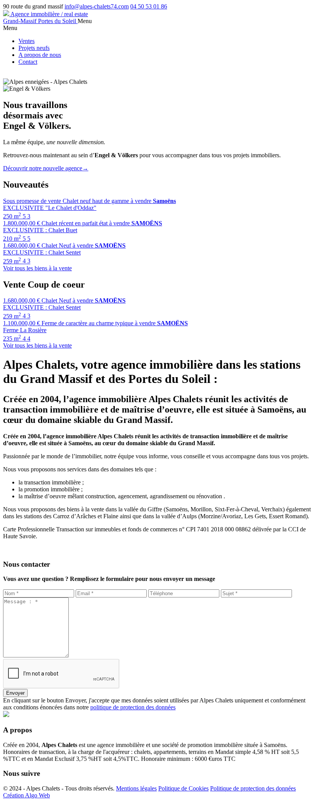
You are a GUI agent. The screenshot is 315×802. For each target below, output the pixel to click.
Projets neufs (34, 48)
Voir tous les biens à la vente (37, 268)
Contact (27, 61)
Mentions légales (136, 788)
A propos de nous (39, 55)
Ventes (26, 41)
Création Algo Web (26, 795)
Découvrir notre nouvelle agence (45, 168)
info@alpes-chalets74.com (97, 6)
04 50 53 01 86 (148, 6)
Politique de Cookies (183, 788)
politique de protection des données (133, 707)
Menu (85, 21)
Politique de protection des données (253, 788)
